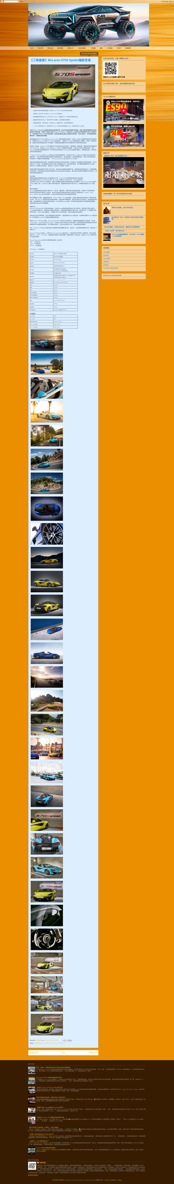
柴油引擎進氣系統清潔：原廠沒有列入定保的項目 (50, 1097)
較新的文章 (34, 1053)
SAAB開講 (106, 252)
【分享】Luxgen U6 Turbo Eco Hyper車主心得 (49, 1087)
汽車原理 (40, 48)
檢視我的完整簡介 (33, 1175)
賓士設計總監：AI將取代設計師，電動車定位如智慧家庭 (122, 227)
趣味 (101, 48)
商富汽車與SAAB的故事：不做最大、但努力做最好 (44, 1127)
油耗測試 (106, 262)
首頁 (31, 48)
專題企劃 (50, 48)
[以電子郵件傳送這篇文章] (63, 1040)
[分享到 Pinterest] (71, 1040)
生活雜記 (110, 48)
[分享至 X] (67, 1040)
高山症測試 (106, 258)
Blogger (119, 1180)
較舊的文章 (93, 1053)
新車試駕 (60, 48)
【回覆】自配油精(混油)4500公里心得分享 (41, 1134)
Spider (63, 1043)
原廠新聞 (128, 48)
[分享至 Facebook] (69, 1040)
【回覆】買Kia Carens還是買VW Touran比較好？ (50, 1107)
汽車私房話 (43, 12)
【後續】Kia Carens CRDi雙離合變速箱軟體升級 (50, 1117)
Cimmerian (107, 1180)
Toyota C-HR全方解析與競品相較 (45, 1148)
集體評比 (106, 265)
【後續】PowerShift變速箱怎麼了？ (39, 1141)
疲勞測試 (106, 255)
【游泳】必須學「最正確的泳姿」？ (115, 230)
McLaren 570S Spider (46, 1043)
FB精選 (93, 48)
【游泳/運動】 (82, 48)
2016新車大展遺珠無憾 (110, 268)
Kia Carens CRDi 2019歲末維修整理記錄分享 (49, 1077)
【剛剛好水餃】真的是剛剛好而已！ (116, 156)
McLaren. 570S (56, 1043)
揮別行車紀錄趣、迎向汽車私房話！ (123, 207)
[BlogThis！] (65, 1040)
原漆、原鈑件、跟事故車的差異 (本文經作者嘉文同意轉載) (53, 1067)
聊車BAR (70, 48)
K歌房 (119, 48)
